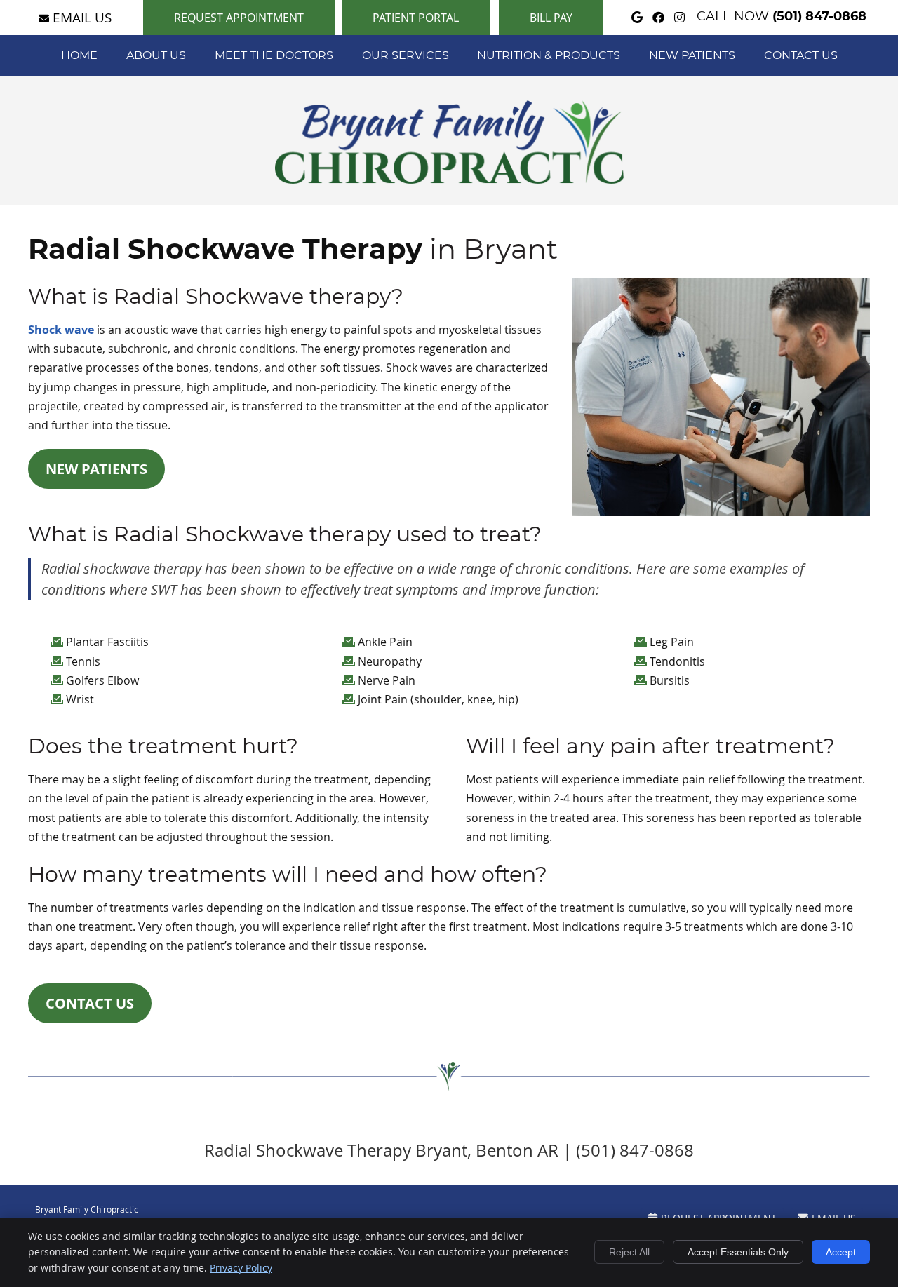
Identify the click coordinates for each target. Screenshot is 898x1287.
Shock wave (61, 329)
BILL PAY (551, 17)
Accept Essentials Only (738, 1252)
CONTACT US (90, 1003)
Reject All (629, 1252)
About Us (156, 55)
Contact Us (801, 55)
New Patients (692, 55)
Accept (841, 1252)
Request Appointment (239, 17)
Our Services (405, 55)
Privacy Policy (241, 1267)
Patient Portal (416, 17)
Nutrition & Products (548, 55)
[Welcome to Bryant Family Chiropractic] (449, 179)
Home (79, 55)
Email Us (82, 17)
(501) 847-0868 (819, 17)
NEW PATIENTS (96, 468)
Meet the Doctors (274, 55)
